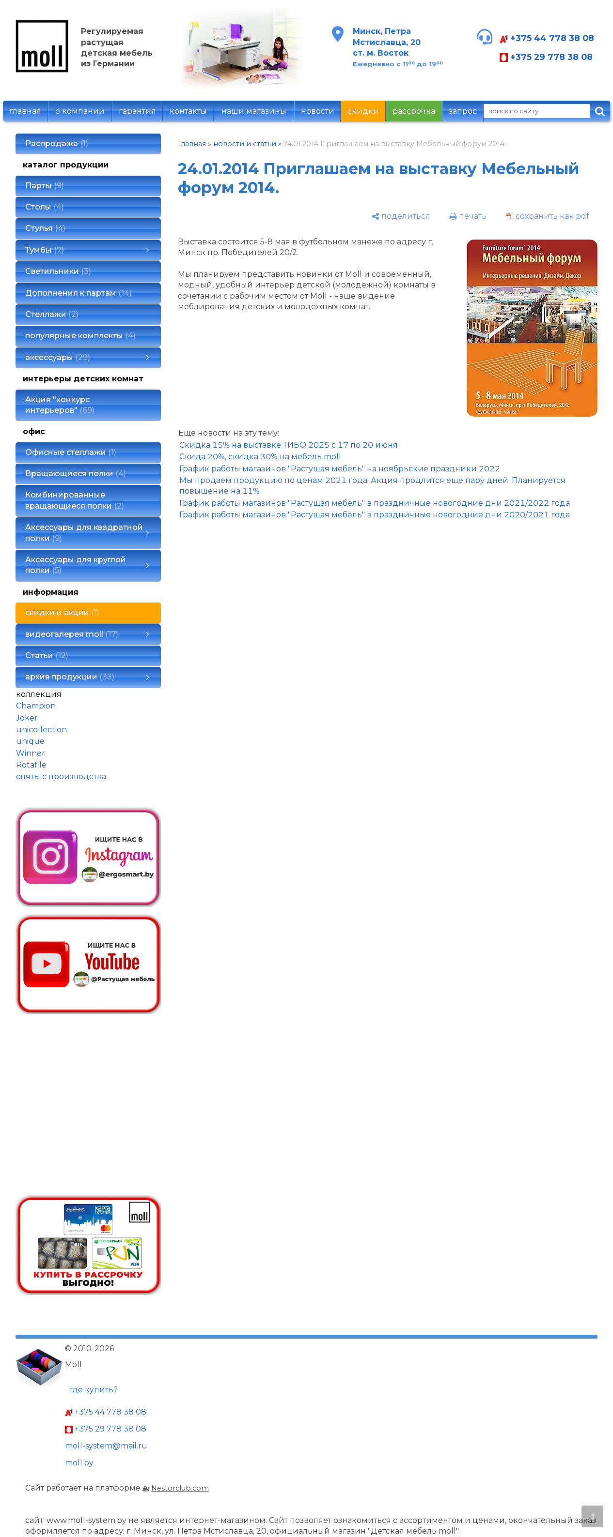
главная (25, 111)
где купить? (93, 1389)
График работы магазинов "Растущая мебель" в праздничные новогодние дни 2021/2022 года (374, 503)
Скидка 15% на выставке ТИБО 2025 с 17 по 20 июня (288, 445)
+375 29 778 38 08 (550, 57)
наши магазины (253, 111)
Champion (36, 705)
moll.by (79, 1462)
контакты (188, 111)
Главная (192, 143)
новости (317, 111)
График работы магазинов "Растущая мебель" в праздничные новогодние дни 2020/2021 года (374, 514)
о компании (80, 111)
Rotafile (31, 764)
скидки (363, 111)
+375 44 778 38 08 (551, 38)
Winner (30, 753)
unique (30, 741)
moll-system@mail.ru (106, 1445)
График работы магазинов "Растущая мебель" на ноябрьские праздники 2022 (339, 468)
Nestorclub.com (180, 1488)
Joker (27, 718)
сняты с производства (61, 776)
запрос (463, 111)
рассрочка (414, 111)
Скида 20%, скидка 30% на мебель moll (260, 456)
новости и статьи (244, 143)
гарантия (137, 111)
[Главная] (42, 70)
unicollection (41, 729)
